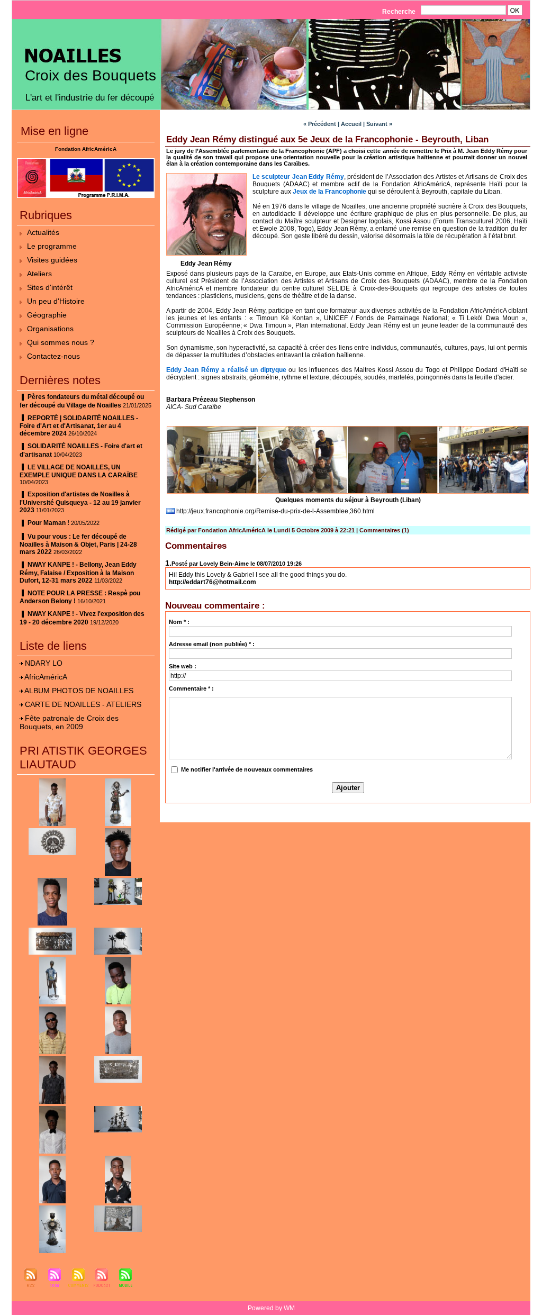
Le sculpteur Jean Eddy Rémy (298, 176)
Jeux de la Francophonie (329, 191)
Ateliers (39, 273)
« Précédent (319, 124)
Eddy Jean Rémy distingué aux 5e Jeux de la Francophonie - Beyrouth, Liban (327, 139)
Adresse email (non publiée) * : (212, 644)
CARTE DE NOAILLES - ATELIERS (83, 704)
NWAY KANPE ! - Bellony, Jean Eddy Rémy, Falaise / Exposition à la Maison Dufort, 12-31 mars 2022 (78, 572)
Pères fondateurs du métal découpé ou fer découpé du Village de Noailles (82, 401)
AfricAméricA (45, 677)
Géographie (47, 315)
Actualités (43, 232)
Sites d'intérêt (50, 287)
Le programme (52, 246)
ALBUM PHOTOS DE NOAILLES (78, 690)
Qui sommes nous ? (60, 342)
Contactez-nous (53, 356)
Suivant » (379, 124)
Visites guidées (52, 260)
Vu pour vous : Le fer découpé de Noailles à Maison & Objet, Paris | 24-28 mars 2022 (78, 544)
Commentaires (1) (384, 530)
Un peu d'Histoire (56, 301)
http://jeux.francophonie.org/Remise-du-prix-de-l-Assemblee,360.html (275, 511)
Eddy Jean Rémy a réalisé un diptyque (226, 370)
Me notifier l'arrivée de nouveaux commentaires (247, 769)
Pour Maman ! (48, 523)
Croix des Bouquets (90, 75)
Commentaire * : (191, 688)
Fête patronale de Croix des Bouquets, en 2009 (69, 722)
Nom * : (179, 622)
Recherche (399, 11)
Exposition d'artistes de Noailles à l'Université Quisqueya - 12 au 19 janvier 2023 (80, 502)
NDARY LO (43, 663)
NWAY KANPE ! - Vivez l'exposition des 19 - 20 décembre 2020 (82, 618)
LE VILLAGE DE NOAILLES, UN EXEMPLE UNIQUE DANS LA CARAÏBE (79, 471)
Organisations (50, 328)
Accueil (351, 124)
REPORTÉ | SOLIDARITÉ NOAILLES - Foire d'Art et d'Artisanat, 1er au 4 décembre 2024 (79, 426)
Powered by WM (271, 1308)
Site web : (182, 666)
